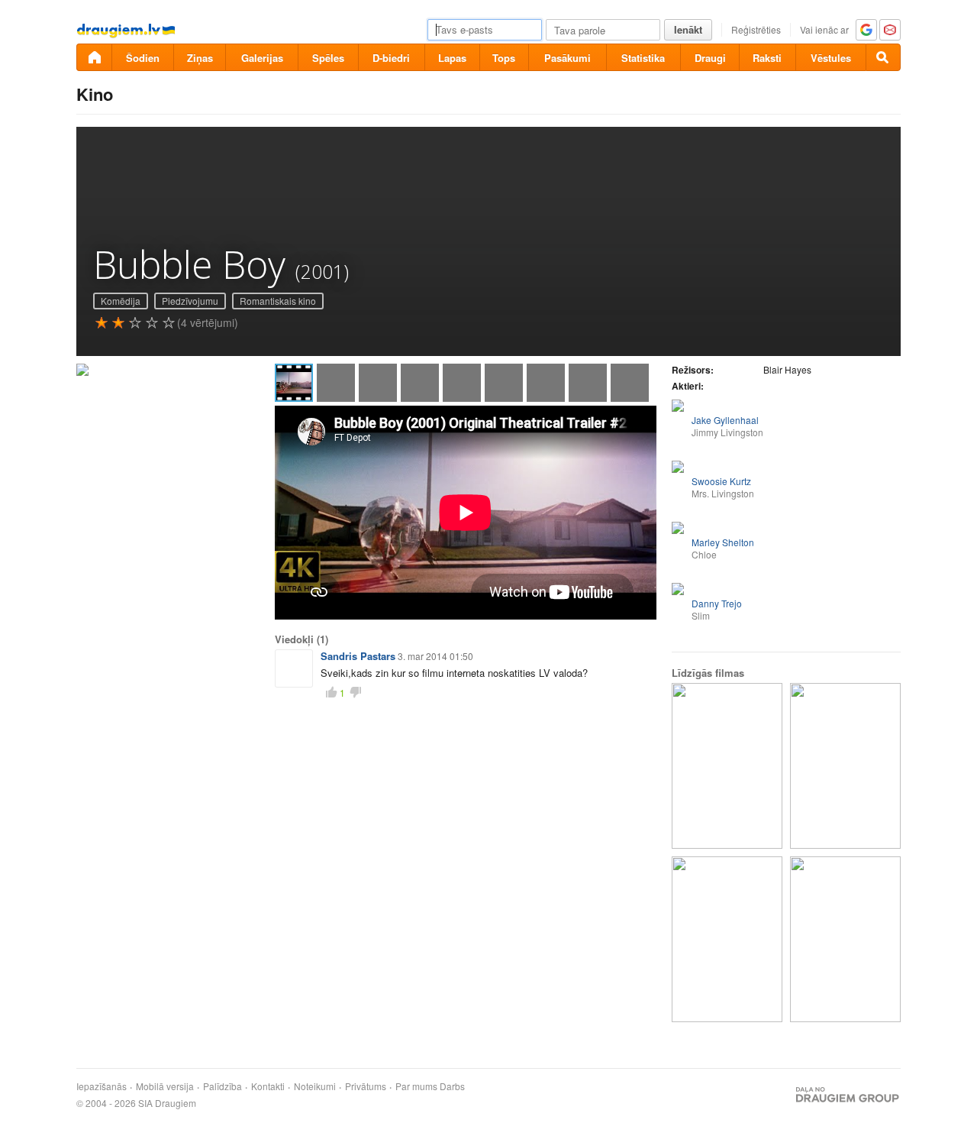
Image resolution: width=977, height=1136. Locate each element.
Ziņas (200, 57)
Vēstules (831, 57)
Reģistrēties (756, 29)
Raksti (767, 57)
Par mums (416, 1086)
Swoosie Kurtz (721, 480)
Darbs (452, 1086)
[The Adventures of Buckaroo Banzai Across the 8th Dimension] (727, 766)
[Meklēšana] (883, 57)
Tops (503, 57)
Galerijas (262, 57)
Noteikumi (315, 1086)
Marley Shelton (723, 542)
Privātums (365, 1086)
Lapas (452, 57)
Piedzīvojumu (190, 300)
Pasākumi (567, 57)
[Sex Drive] (727, 939)
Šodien (143, 57)
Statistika (643, 57)
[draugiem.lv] (93, 57)
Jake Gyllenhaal (725, 419)
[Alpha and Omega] (845, 766)
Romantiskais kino (278, 300)
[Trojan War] (845, 939)
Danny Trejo (717, 603)
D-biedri (391, 57)
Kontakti (268, 1086)
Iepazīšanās (101, 1086)
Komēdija (120, 300)
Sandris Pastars (358, 656)
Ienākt (688, 29)
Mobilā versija (165, 1086)
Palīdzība (222, 1086)
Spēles (328, 57)
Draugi (710, 57)
